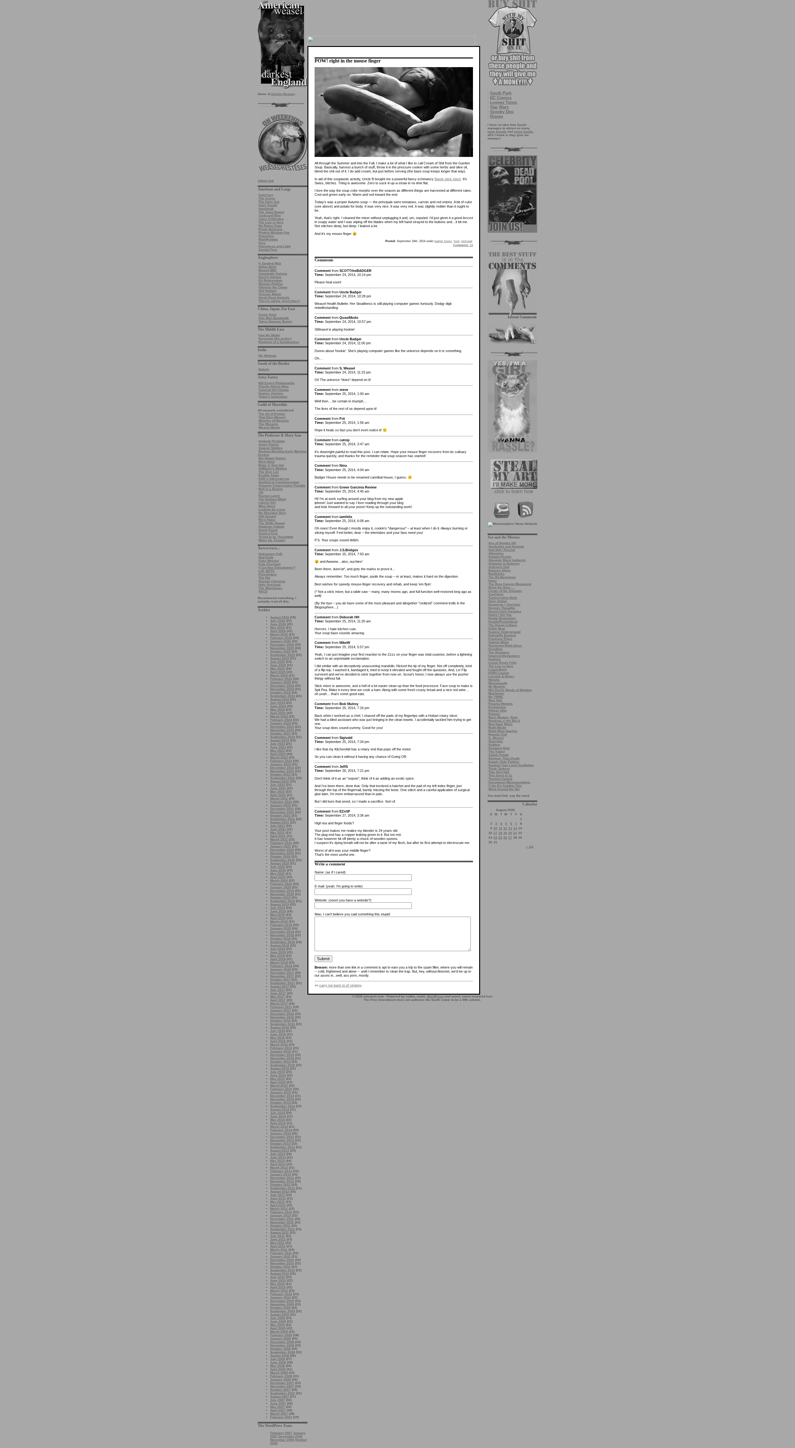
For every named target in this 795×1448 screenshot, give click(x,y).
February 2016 (281, 1048)
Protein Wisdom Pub (274, 232)
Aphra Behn (267, 266)
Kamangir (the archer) (275, 338)
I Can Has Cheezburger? (277, 567)
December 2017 (282, 972)
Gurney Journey (271, 393)
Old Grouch (267, 516)
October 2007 (280, 1389)
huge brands (497, 131)
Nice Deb (495, 700)
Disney (496, 116)
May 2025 (277, 668)
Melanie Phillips (271, 284)
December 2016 (282, 1013)
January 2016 (280, 1051)
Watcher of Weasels (274, 420)
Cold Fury (266, 195)
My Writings (267, 355)
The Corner (267, 198)
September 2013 (282, 1147)
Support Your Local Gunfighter (511, 765)
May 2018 (277, 955)
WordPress (435, 996)
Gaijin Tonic (268, 314)
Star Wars (499, 107)
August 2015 (279, 1068)
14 (515, 828)
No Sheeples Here (272, 513)
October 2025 (280, 651)
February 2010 (281, 1294)
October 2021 (280, 815)
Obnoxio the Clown (273, 287)
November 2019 (282, 894)
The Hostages (498, 652)
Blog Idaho (267, 461)
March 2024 (279, 716)
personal (466, 241)
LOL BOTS (267, 571)
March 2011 (279, 1249)
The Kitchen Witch (272, 499)
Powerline (266, 236)
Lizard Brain (497, 669)
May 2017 (277, 996)
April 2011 (277, 1246)
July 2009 (277, 1318)
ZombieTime (268, 249)
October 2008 (280, 1348)
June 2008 (278, 1362)
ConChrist (495, 594)
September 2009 (282, 1311)
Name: (320, 872)
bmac (492, 580)
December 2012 (282, 1178)
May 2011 (277, 1242)
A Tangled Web (270, 263)
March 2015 (279, 1085)
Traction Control (500, 779)
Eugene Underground (504, 632)
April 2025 (278, 672)
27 (510, 837)
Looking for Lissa (272, 509)
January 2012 (280, 1215)
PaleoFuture (268, 574)
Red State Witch (500, 724)
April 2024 (278, 713)
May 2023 (277, 750)
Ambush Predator (272, 441)
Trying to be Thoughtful (276, 536)
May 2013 (277, 1160)
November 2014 (282, 1099)
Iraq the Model (269, 335)
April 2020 (278, 877)
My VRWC (495, 697)
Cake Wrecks (269, 560)
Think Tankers (499, 768)
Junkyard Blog (270, 215)
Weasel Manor (269, 427)
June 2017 (278, 993)
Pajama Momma (500, 703)
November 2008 (282, 1345)
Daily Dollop (497, 601)
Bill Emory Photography (277, 383)
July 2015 (277, 1072)
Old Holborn (268, 290)
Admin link (266, 180)
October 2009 (280, 1307)
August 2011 (279, 1232)
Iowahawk (266, 208)
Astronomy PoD (270, 554)
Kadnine (494, 659)
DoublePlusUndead (502, 621)
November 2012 (282, 1181)
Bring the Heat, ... (501, 587)
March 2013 (279, 1167)
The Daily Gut (269, 202)
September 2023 (282, 737)
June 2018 (278, 952)
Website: (321, 900)
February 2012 (281, 1212)
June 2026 (278, 624)
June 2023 (278, 747)
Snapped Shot (499, 748)
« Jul (530, 846)
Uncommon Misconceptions (509, 782)
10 (495, 828)
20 (510, 833)
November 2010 (282, 1263)
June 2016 (278, 1034)
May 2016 (277, 1037)
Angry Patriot (269, 444)
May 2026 (277, 627)
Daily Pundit (268, 205)
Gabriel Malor (498, 642)
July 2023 (277, 743)
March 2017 (279, 1003)
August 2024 (279, 699)
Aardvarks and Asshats (506, 546)
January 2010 (280, 1297)
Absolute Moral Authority (507, 560)
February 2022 (281, 802)
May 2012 (277, 1201)
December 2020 (282, 849)
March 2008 (279, 1372)
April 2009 (278, 1328)
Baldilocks (496, 573)
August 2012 (279, 1191)
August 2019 (279, 904)
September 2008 (282, 1352)
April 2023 (278, 754)
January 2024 (280, 723)
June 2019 (278, 911)
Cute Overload (269, 564)
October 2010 (280, 1266)
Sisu (262, 243)
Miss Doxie (267, 506)
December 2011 (282, 1219)
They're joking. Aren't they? (279, 301)
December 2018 (282, 931)
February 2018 (281, 966)
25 (500, 837)
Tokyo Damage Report (275, 321)
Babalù (264, 369)
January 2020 (280, 887)
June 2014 (278, 1116)
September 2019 (282, 901)
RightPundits (268, 239)
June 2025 (278, 665)
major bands (523, 131)
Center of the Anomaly (505, 591)
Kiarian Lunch (269, 495)
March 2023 (279, 757)
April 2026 (278, 631)
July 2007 (277, 1400)
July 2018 (277, 949)
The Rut (264, 578)
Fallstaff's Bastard (502, 635)
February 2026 (281, 637)
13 (510, 828)
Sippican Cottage (271, 526)
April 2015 (278, 1082)
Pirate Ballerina (270, 229)
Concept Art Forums (274, 390)
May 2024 (277, 709)
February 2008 (281, 1376)
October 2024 (280, 692)
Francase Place (500, 638)
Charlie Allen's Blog (273, 386)
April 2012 (278, 1205)
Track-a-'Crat (268, 533)
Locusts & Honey (501, 676)
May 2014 (277, 1119)
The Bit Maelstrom (502, 577)
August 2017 (279, 986)
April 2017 (278, 1000)
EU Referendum (270, 280)
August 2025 (279, 658)
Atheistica (496, 553)
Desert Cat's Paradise (504, 611)
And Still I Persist (501, 550)
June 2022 (278, 788)
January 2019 (280, 928)
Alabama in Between (504, 563)
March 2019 (279, 921)
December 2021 (282, 808)
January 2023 (280, 764)
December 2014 (282, 1095)
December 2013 (282, 1137)
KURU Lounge (498, 673)
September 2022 (282, 778)
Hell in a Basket (271, 489)
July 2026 (277, 620)
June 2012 (278, 1198)
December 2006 (290, 1436)
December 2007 (282, 1383)
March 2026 (279, 634)
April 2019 (278, 918)
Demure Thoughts (501, 608)
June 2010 (278, 1280)
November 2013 (282, 1140)
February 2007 (281, 1417)
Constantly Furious (273, 273)
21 (515, 833)
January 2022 (280, 805)
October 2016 (280, 1020)
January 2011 (280, 1256)
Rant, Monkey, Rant (502, 717)
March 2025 (279, 675)
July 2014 (277, 1113)
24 (495, 837)
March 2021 (279, 839)
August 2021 (279, 822)
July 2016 (277, 1031)
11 (500, 828)
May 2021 (277, 832)
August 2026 (279, 617)
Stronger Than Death (504, 758)
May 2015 (277, 1078)
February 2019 (281, 925)
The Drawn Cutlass (502, 625)
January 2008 (280, 1379)
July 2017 (277, 990)
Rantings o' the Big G (504, 720)
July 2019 (277, 908)
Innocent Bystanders (504, 656)
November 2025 (282, 648)
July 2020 (277, 866)
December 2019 (282, 890)
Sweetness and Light (274, 246)
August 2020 (279, 863)
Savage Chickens (272, 581)
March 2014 (279, 1126)
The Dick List (269, 472)
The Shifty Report (272, 523)
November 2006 (282, 1439)
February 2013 (281, 1171)
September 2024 (282, 696)
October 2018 (280, 938)
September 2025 (282, 655)
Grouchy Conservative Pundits (282, 485)
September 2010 (282, 1270)
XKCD (263, 591)
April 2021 (278, 836)
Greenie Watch (270, 294)
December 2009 (282, 1301)
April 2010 (278, 1287)
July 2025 (277, 661)
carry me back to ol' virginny (340, 985)
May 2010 (277, 1283)
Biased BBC (268, 270)
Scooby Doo (502, 111)
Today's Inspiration (273, 396)
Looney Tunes (503, 102)
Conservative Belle (502, 597)
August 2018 (279, 945)
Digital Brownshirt (502, 618)
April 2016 (278, 1041)
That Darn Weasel (272, 417)
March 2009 (279, 1331)
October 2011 (280, 1225)
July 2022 (277, 784)
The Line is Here (271, 222)
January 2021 (280, 846)
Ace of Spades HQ (502, 543)
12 (505, 828)
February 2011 (281, 1253)
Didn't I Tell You (499, 614)
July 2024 (277, 702)
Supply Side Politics (503, 761)
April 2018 (278, 959)
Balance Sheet (499, 570)
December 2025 (282, 644)
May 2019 (277, 914)
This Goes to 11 (500, 775)
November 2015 (282, 1058)
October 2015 (280, 1061)
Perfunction (497, 707)
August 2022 (279, 781)
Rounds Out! (497, 734)
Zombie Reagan (283, 94)
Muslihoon (496, 693)
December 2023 (282, 726)
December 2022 (282, 767)
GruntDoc (495, 649)
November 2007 (282, 1386)
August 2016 (279, 1027)
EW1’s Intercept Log (274, 478)
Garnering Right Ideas (505, 645)
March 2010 (279, 1290)
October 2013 (280, 1143)
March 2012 (279, 1208)
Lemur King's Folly (502, 662)
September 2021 (282, 819)
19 (505, 833)
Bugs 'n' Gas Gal (271, 465)
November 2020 (282, 853)
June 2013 (278, 1157)
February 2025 (281, 678)
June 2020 (278, 870)
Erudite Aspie (269, 475)
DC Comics (500, 97)
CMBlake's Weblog (273, 468)
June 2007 (278, 1403)
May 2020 (277, 873)
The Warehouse (270, 588)
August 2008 (279, 1355)
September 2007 (282, 1393)
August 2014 (279, 1109)
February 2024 (281, 720)
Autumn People (499, 556)
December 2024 (282, 685)
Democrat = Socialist (504, 604)
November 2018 (282, 935)
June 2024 (278, 706)
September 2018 (282, 942)
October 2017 (280, 979)
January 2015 (280, 1092)
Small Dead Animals (274, 297)
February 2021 (281, 843)
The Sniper (496, 751)
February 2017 (281, 1007)
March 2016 (279, 1044)
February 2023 (281, 761)
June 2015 (278, 1075)
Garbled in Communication (279, 482)
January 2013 (280, 1174)
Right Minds (497, 727)
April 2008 (278, 1369)
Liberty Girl (267, 502)
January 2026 (280, 641)
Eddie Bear (496, 628)
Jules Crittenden (271, 219)
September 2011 (282, 1229)
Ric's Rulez (267, 519)
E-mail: (320, 886)
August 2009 (279, 1314)
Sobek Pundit (498, 755)
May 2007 (277, 1407)
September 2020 (282, 860)
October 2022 (280, 774)
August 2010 (279, 1273)
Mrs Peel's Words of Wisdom (510, 690)
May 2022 (277, 791)
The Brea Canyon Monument (509, 584)
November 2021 (282, 812)
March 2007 (279, 1413)
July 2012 (277, 1195)
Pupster (494, 714)
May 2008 (277, 1366)
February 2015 (281, 1089)
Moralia (494, 679)
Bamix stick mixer (447, 179)
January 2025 (280, 682)
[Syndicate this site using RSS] (525, 517)
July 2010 (277, 1277)
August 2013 (279, 1150)
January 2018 (280, 969)
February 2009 (281, 1335)
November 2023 (282, 730)
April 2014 (278, 1123)
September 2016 (282, 1024)
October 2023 (280, 733)
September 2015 (282, 1065)
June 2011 (278, 1239)
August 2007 (279, 1396)
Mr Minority (496, 686)
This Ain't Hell (498, 772)
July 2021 (277, 825)
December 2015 (282, 1054)
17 (495, 833)
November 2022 (282, 771)
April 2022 (278, 795)
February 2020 (281, 884)
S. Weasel (496, 738)
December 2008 (282, 1342)
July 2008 (277, 1359)
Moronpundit (497, 683)
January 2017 (280, 1010)
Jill (261, 492)
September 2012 (282, 1188)
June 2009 (278, 1321)
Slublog (494, 744)
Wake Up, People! (272, 540)
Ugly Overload (269, 584)
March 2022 (279, 798)
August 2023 (279, 740)
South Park (500, 93)
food (456, 241)
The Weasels (268, 424)
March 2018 (279, 962)
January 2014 (280, 1133)
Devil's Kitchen (270, 277)
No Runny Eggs (270, 225)
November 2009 (282, 1304)
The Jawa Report (271, 212)
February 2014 (281, 1130)
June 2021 (278, 829)
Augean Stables (271, 448)
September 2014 (282, 1106)
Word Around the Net (504, 789)
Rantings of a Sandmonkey (279, 342)
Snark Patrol (268, 530)
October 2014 (280, 1102)
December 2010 (282, 1260)
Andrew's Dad (498, 567)
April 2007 (278, 1410)
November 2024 (282, 689)
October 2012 (280, 1184)
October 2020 (280, 856)
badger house (443, 241)
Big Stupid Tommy (272, 458)
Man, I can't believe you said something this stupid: (353, 914)
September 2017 (282, 983)
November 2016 (282, 1017)
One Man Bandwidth (274, 318)
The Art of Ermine (272, 413)
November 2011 (282, 1222)
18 (500, 833)
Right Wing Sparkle (502, 731)
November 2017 (282, 976)
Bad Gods (266, 557)
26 (505, 837)
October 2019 (280, 897)
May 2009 (277, 1325)
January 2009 (280, 1338)
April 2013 (278, 1164)
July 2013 (277, 1154)
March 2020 (279, 880)
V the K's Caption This (505, 785)
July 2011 (277, 1236)
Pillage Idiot (497, 710)
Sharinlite (495, 741)
